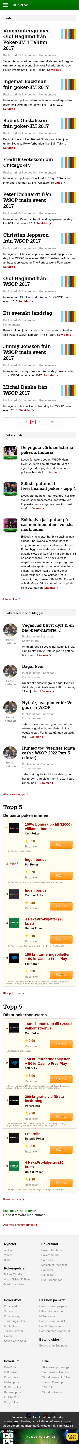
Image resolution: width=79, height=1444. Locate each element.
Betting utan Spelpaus (53, 1345)
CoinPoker (10, 1367)
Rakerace (47, 1270)
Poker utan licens (52, 1250)
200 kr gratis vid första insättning (44, 1099)
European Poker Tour (56, 1372)
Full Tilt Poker (12, 1397)
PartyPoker (11, 1402)
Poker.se (18, 4)
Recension (31, 846)
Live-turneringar (51, 1279)
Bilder (7, 1260)
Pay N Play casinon (51, 1326)
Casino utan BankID (52, 1321)
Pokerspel (10, 1306)
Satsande (10, 1311)
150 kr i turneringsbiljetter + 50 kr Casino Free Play (47, 956)
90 (52, 422)
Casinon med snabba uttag (56, 1331)
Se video (53, 69)
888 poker (10, 1372)
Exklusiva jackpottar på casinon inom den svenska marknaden (47, 525)
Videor (8, 1255)
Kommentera (47, 55)
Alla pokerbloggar (14, 794)
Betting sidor (49, 1339)
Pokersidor (49, 1244)
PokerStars (11, 1377)
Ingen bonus (36, 860)
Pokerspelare (14, 1268)
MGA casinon (47, 1316)
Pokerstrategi (12, 1316)
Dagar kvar (33, 667)
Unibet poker (12, 1382)
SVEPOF (48, 1387)
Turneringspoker (14, 1321)
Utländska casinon (51, 1311)
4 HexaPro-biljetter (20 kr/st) (44, 921)
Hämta (61, 844)
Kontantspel (11, 1326)
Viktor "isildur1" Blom (17, 1279)
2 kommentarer (32, 677)
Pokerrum (11, 1361)
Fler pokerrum (12, 993)
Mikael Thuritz (13, 1274)
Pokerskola (12, 1300)
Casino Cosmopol (53, 1382)
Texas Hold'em (13, 1331)
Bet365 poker (12, 1387)
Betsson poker (13, 1392)
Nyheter (10, 1244)
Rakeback (47, 1274)
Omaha (9, 1336)
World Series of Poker (56, 1377)
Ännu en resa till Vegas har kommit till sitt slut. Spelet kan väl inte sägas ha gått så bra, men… (48, 651)
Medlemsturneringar (54, 1264)
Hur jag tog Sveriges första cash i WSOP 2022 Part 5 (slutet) (48, 754)
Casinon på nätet (52, 1300)
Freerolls (32, 1134)
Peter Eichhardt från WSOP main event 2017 (27, 201)
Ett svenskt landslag (27, 313)
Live (45, 1361)
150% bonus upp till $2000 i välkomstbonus (48, 826)
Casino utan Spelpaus (53, 1306)
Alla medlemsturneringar (19, 1224)
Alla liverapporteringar (56, 1367)
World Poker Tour (53, 1392)
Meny (5, 5)
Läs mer (52, 472)
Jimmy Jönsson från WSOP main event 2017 (27, 353)
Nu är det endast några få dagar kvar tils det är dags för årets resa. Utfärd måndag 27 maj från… (49, 687)
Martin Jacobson (14, 1284)
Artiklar (8, 1250)
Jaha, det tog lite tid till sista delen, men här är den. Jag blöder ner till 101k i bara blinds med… (48, 778)
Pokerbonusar (12, 1199)
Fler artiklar (10, 599)
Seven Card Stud (15, 1340)
